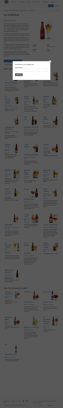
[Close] (50, 61)
